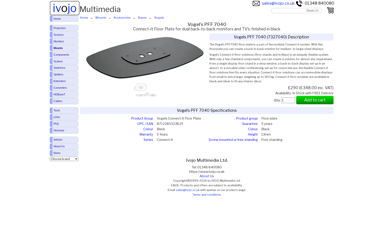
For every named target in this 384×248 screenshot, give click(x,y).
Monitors (59, 41)
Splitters (58, 74)
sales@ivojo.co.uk (278, 3)
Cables (58, 101)
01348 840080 (319, 3)
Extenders (60, 81)
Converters (60, 87)
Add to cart (315, 100)
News (57, 153)
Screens (59, 34)
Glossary (59, 130)
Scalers (58, 61)
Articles (58, 139)
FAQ (56, 123)
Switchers (59, 67)
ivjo (65, 8)
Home (57, 18)
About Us (207, 176)
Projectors (60, 28)
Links (57, 117)
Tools (57, 110)
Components (61, 54)
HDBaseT (59, 94)
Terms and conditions (206, 194)
